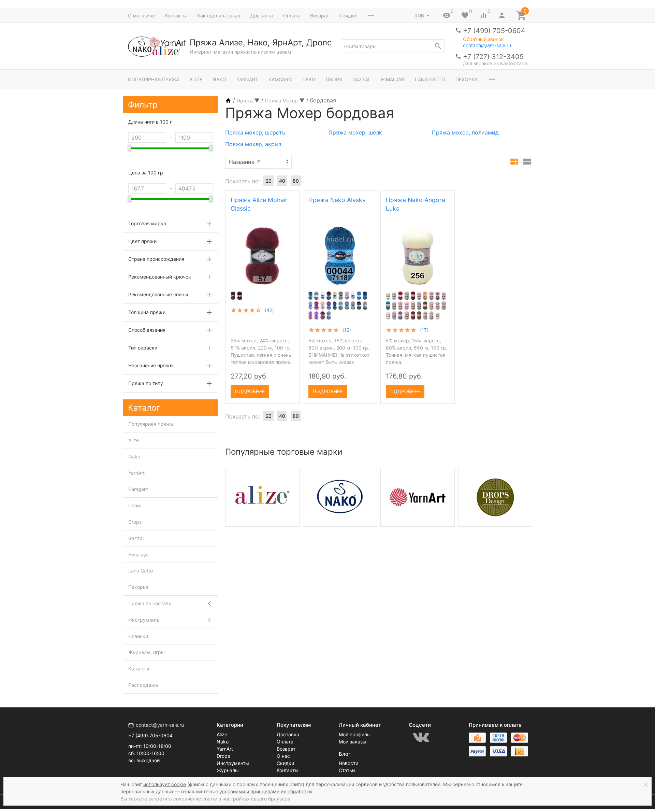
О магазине (141, 15)
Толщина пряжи (146, 312)
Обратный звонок (483, 39)
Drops (334, 79)
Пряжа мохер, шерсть (255, 132)
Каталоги (138, 668)
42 (269, 310)
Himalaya (393, 79)
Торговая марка (147, 223)
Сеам (309, 79)
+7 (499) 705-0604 (494, 31)
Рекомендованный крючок (159, 277)
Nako (219, 79)
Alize (195, 79)
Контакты (176, 15)
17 (424, 330)
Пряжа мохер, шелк (355, 132)
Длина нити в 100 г (150, 122)
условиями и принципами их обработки (265, 791)
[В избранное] (288, 389)
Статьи (347, 770)
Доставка (261, 15)
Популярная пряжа (153, 79)
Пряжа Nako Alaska (337, 199)
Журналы (228, 770)
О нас (283, 756)
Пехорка (466, 79)
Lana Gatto (430, 79)
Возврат (319, 15)
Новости (348, 763)
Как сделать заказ (218, 15)
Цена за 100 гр (145, 172)
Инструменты (144, 620)
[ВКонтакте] (421, 737)
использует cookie (164, 784)
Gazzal (361, 79)
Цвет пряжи (142, 241)
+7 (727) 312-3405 (493, 57)
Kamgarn (280, 79)
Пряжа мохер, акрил (253, 144)
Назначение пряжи (150, 365)
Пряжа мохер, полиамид (465, 132)
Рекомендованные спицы (158, 294)
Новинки (138, 636)
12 (346, 330)
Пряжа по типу (145, 383)
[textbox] (393, 46)
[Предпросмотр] (262, 255)
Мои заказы (352, 741)
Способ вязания (146, 330)
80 (296, 181)
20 (269, 181)
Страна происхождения (156, 259)
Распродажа (143, 685)
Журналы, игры (146, 652)
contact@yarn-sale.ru (487, 45)
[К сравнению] (276, 389)
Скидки (347, 15)
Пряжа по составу (149, 603)
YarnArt (247, 79)
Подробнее (250, 391)
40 (282, 181)
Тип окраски (142, 348)
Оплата (291, 15)
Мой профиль (354, 734)
